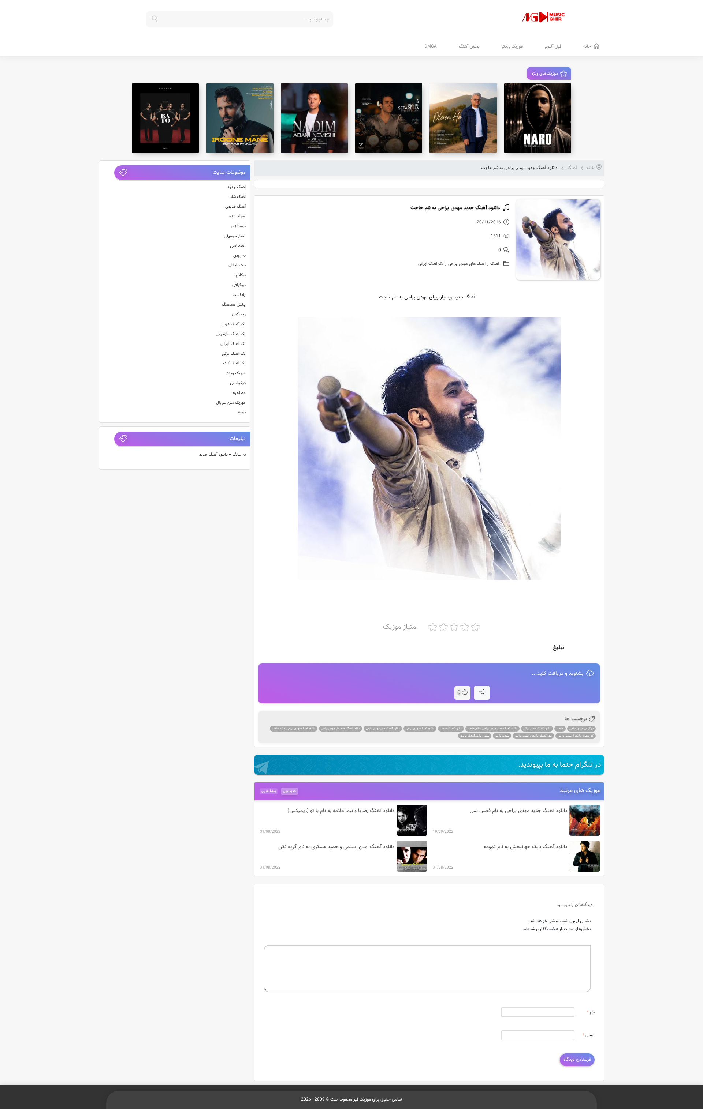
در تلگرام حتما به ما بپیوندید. (559, 765)
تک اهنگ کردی (234, 363)
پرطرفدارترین (268, 791)
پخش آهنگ (469, 46)
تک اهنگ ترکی (234, 354)
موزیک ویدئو (512, 46)
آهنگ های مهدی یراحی (467, 264)
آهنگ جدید (236, 187)
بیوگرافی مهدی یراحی (581, 728)
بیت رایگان (237, 265)
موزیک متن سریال (231, 403)
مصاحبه (239, 393)
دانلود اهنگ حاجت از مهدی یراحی (340, 728)
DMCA (430, 46)
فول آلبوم (553, 46)
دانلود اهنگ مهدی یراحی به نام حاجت (293, 728)
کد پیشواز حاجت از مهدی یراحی (576, 736)
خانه (587, 46)
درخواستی (238, 383)
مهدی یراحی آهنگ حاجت (474, 736)
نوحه (242, 412)
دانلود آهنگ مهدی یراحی (420, 728)
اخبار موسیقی (235, 236)
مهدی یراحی (502, 736)
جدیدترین (289, 791)
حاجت (560, 728)
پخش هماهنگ (234, 305)
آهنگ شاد (238, 197)
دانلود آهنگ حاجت (451, 728)
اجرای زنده (237, 216)
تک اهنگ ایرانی (430, 264)
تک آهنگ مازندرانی (231, 334)
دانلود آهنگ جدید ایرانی (537, 728)
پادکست (239, 295)
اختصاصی (238, 246)
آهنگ (572, 168)
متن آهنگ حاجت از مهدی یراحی (533, 736)
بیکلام (241, 275)
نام (591, 1012)
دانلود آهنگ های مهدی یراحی (383, 728)
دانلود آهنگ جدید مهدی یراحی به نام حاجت (492, 728)
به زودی (239, 256)
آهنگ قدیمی (235, 207)
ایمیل (589, 1035)
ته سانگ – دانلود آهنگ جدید (222, 455)
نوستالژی (238, 226)
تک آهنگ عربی (234, 324)
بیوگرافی (239, 285)
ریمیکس (239, 314)
